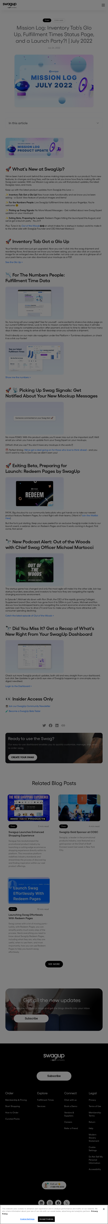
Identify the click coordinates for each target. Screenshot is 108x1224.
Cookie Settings (27, 1219)
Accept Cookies (46, 1219)
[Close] (104, 1209)
